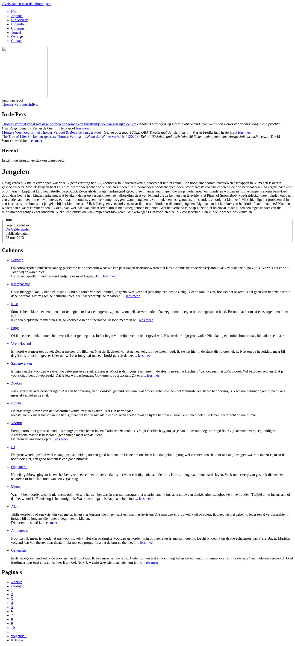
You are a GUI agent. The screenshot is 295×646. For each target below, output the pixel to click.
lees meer (82, 128)
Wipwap (17, 260)
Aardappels (19, 530)
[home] (25, 96)
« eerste (16, 582)
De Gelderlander (18, 229)
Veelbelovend (21, 344)
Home (15, 12)
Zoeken (16, 383)
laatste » (17, 640)
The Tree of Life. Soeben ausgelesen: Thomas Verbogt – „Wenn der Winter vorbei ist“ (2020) (70, 136)
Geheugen (18, 550)
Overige (17, 37)
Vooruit (16, 423)
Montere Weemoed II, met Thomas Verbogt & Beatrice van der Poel (51, 132)
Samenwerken (21, 363)
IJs (13, 447)
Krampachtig (20, 284)
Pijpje (15, 328)
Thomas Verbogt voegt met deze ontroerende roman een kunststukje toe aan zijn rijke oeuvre (69, 124)
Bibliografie (19, 20)
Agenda (17, 16)
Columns (17, 28)
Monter (16, 487)
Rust (14, 304)
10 (13, 628)
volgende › (19, 636)
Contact (16, 41)
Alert (14, 506)
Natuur (16, 403)
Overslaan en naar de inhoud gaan (26, 4)
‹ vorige (16, 586)
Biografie (18, 24)
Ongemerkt (19, 467)
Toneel (16, 32)
